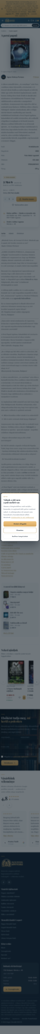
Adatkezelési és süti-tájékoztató (22, 517)
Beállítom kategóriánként (20, 536)
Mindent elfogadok (20, 524)
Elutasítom (20, 530)
